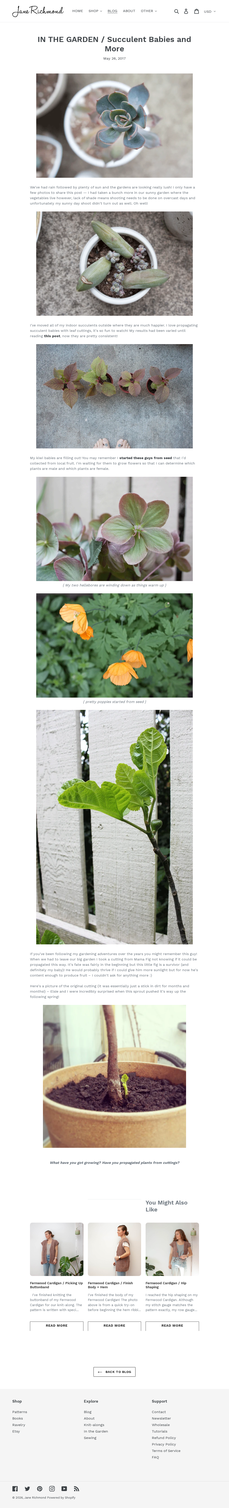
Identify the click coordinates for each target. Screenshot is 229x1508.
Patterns (19, 1412)
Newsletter (161, 1418)
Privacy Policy (164, 1444)
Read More (57, 1326)
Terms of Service (166, 1451)
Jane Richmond (35, 1497)
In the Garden (96, 1431)
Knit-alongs (94, 1425)
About (89, 1418)
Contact (159, 1412)
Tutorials (159, 1431)
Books (17, 1418)
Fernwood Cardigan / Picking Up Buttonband (56, 1285)
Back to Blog (117, 1372)
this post (52, 336)
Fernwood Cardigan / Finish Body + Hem (110, 1285)
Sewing (90, 1438)
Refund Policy (164, 1438)
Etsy (16, 1431)
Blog (87, 1412)
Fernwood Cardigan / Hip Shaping (166, 1285)
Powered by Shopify (61, 1497)
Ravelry (18, 1425)
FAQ (155, 1457)
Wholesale (161, 1425)
